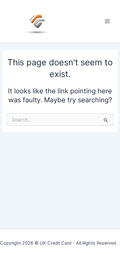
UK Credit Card (55, 243)
